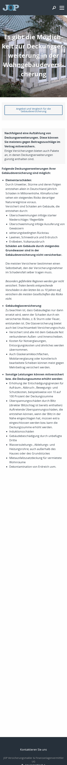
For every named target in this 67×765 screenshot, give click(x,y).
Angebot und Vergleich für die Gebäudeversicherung (33, 110)
